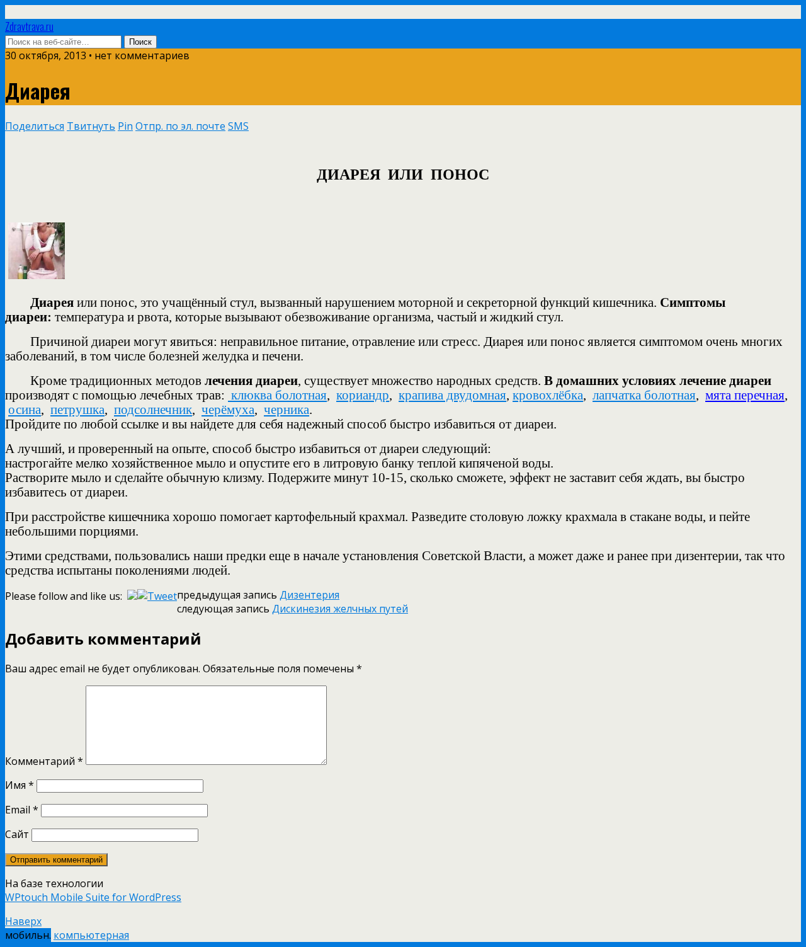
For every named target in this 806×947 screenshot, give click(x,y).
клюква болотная (279, 395)
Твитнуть (91, 126)
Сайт (17, 834)
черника (286, 409)
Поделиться (34, 126)
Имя (19, 785)
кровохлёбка (548, 395)
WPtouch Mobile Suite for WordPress (93, 897)
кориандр (362, 395)
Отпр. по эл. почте (180, 126)
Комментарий (44, 761)
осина (24, 409)
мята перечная (745, 395)
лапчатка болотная (644, 395)
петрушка (77, 409)
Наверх (23, 921)
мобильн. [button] (28, 935)
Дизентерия (309, 595)
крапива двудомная (452, 395)
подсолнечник (153, 409)
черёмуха (228, 409)
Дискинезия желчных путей (340, 609)
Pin (125, 126)
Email (21, 810)
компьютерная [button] (91, 935)
